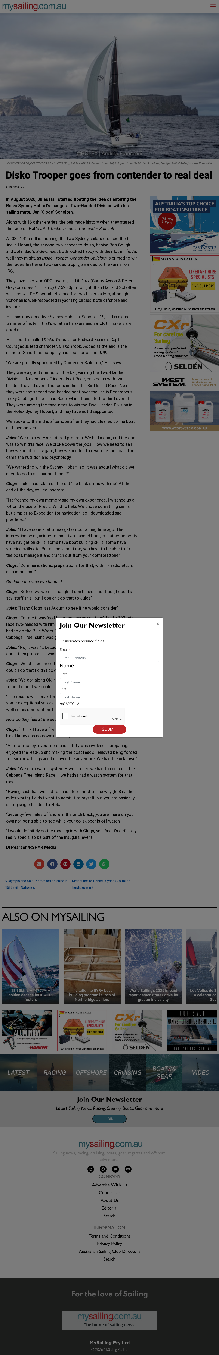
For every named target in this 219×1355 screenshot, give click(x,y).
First (63, 674)
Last (63, 689)
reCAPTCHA (70, 704)
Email (65, 649)
